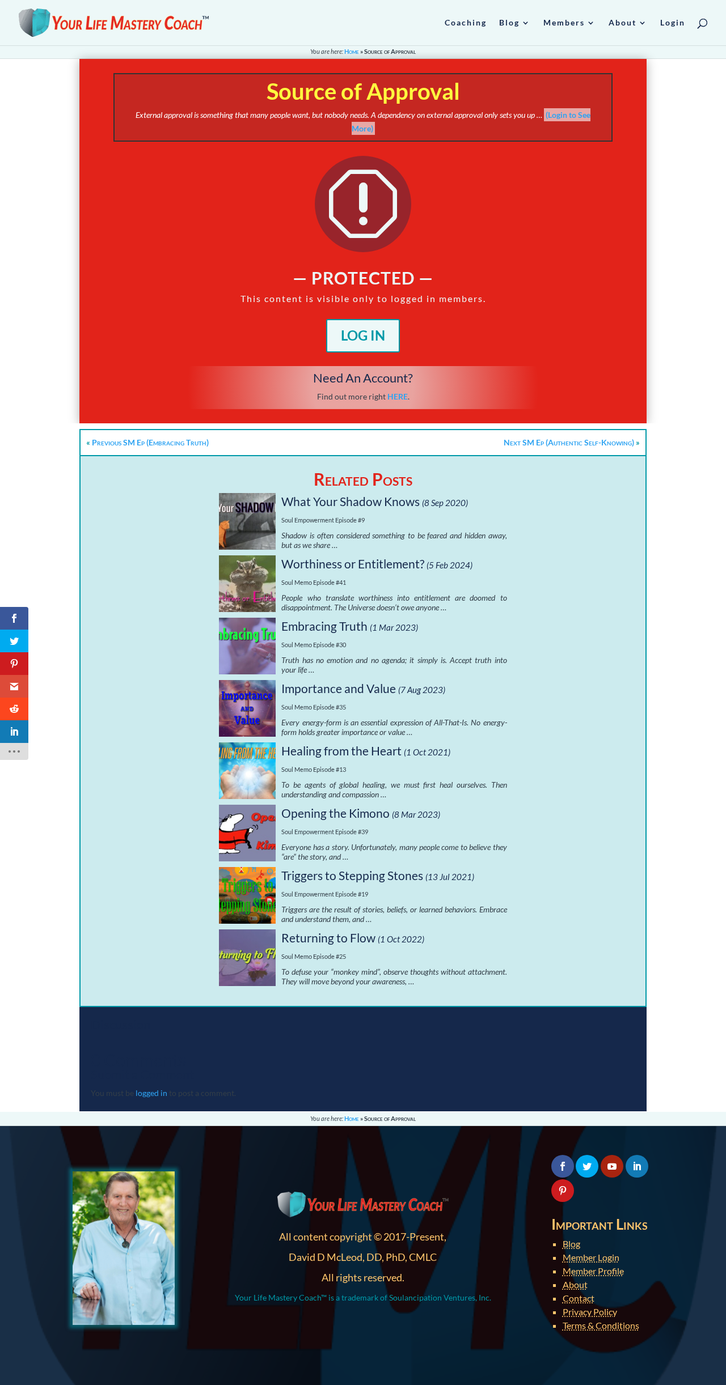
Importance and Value (338, 688)
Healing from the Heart (341, 751)
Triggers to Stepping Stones (352, 875)
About (575, 1284)
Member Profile (593, 1270)
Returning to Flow (328, 938)
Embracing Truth (324, 626)
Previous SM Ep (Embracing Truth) (150, 442)
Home (351, 51)
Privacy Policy (590, 1311)
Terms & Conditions (601, 1325)
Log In (363, 335)
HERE (397, 396)
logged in (151, 1093)
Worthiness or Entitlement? (352, 563)
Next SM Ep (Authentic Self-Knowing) (569, 442)
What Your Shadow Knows (350, 501)
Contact (578, 1298)
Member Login (591, 1257)
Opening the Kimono (335, 813)
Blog (571, 1243)
